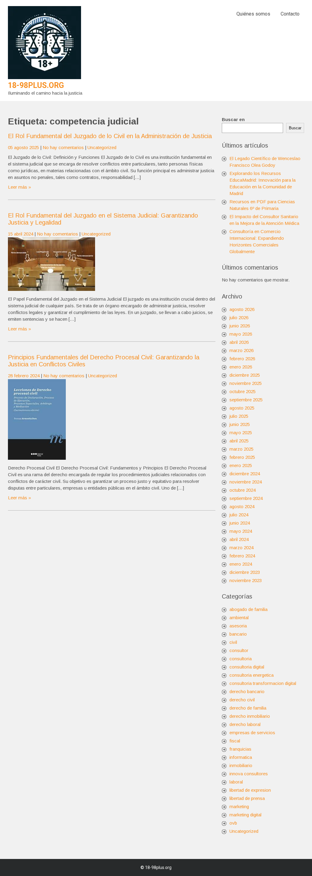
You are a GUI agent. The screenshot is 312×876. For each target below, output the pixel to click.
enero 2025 (240, 465)
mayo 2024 (240, 531)
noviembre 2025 (245, 383)
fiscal (234, 740)
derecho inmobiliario (249, 716)
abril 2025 (239, 440)
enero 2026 (240, 366)
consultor (238, 650)
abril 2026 (239, 342)
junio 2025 (239, 424)
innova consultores (248, 773)
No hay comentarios (63, 147)
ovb (233, 822)
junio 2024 (239, 522)
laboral (236, 781)
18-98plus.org (36, 85)
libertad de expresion (250, 790)
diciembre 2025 (244, 375)
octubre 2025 (242, 391)
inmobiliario (240, 765)
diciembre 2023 (244, 572)
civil (233, 642)
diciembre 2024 (244, 473)
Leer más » (19, 187)
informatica (240, 757)
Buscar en (233, 119)
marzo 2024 (241, 547)
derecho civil (242, 699)
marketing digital (245, 814)
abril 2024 (239, 539)
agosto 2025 (241, 407)
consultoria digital (246, 666)
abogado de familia (248, 609)
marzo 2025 (241, 449)
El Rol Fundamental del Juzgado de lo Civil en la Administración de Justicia (110, 136)
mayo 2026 (240, 334)
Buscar (295, 128)
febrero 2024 (242, 555)
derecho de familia (247, 707)
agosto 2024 (241, 506)
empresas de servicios (252, 732)
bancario (238, 634)
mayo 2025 (240, 432)
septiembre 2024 (246, 498)
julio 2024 (238, 514)
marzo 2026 (241, 350)
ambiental (239, 617)
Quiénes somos (253, 14)
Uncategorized (101, 147)
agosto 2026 (241, 309)
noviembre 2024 (245, 481)
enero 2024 (240, 564)
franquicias (240, 749)
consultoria (240, 658)
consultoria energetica (251, 675)
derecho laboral (245, 724)
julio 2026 (238, 317)
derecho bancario (246, 691)
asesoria (238, 625)
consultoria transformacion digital (262, 683)
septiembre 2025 (246, 399)
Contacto (290, 14)
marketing (239, 806)
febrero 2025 (242, 457)
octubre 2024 (242, 490)
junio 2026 (239, 325)
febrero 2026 (242, 358)
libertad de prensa (247, 798)
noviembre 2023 (245, 580)
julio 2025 (238, 416)
